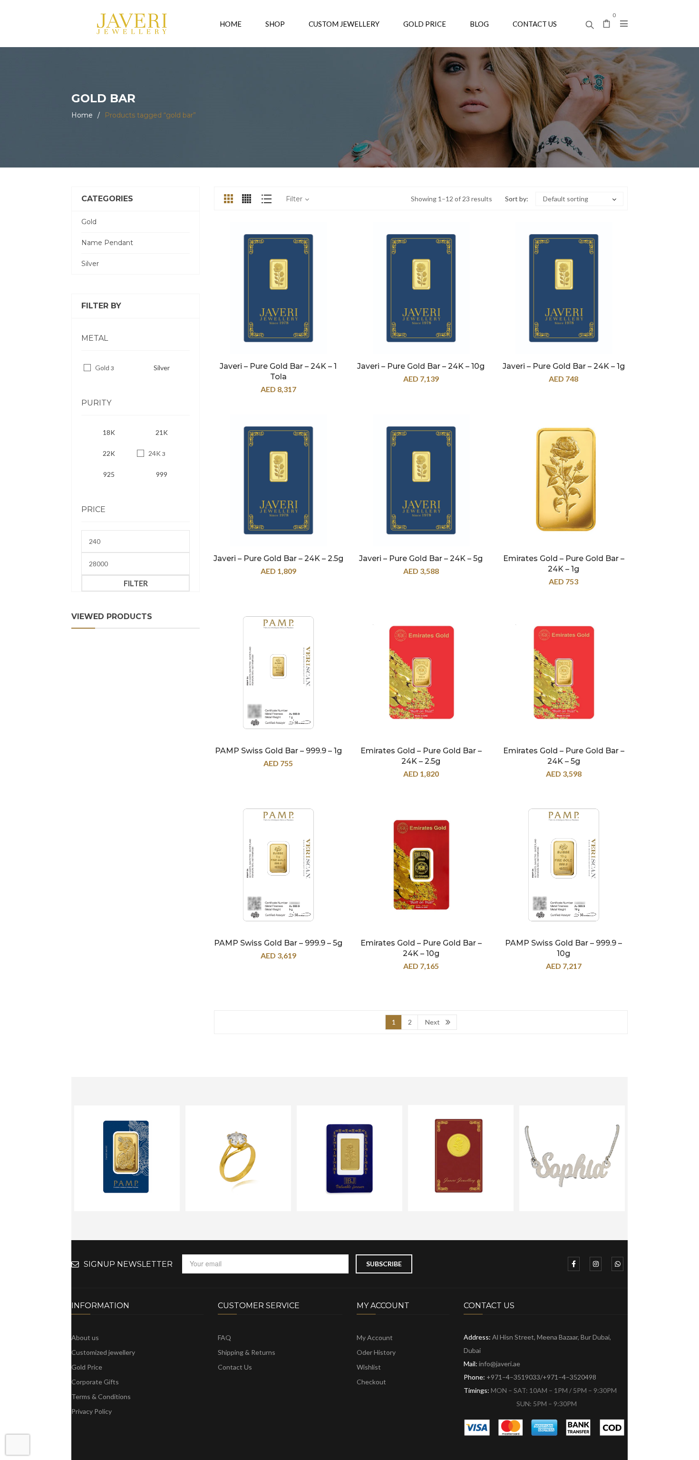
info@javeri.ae (499, 1364)
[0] (607, 24)
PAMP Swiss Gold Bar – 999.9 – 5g (278, 942)
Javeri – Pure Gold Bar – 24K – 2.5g (278, 558)
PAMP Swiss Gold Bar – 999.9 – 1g (278, 750)
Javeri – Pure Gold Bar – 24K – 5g (421, 558)
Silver (90, 263)
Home (82, 115)
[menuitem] (231, 23)
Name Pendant (107, 242)
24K (154, 453)
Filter (136, 583)
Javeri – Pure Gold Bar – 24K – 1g (564, 366)
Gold (89, 221)
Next (432, 1022)
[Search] (589, 22)
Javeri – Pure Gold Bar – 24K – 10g (421, 366)
